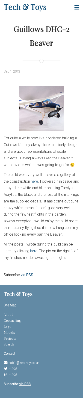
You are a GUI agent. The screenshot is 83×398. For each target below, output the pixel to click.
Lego (7, 326)
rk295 (13, 369)
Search (9, 344)
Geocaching (12, 320)
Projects (10, 338)
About (8, 314)
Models (9, 332)
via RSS (27, 275)
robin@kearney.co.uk (24, 363)
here (34, 181)
